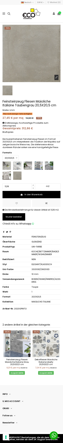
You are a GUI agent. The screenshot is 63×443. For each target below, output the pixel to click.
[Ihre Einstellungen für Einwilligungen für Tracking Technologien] (6, 437)
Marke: (6, 110)
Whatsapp (25, 223)
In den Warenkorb (34, 194)
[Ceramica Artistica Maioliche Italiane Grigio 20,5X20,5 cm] (38, 165)
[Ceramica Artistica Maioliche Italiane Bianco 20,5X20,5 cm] (17, 165)
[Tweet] (7, 231)
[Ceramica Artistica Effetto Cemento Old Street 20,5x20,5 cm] (49, 165)
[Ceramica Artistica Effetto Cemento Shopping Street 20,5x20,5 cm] (28, 165)
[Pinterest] (10, 231)
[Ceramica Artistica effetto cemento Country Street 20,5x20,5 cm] (7, 175)
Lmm (12, 110)
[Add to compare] (46, 203)
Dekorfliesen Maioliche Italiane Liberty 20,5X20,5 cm (46, 362)
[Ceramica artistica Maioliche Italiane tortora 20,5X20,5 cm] (17, 175)
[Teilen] (3, 231)
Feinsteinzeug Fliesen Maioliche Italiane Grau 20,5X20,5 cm (17, 362)
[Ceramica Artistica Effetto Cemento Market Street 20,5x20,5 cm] (7, 165)
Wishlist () (55, 2)
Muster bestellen (14, 216)
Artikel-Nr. (8, 308)
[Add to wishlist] (17, 203)
